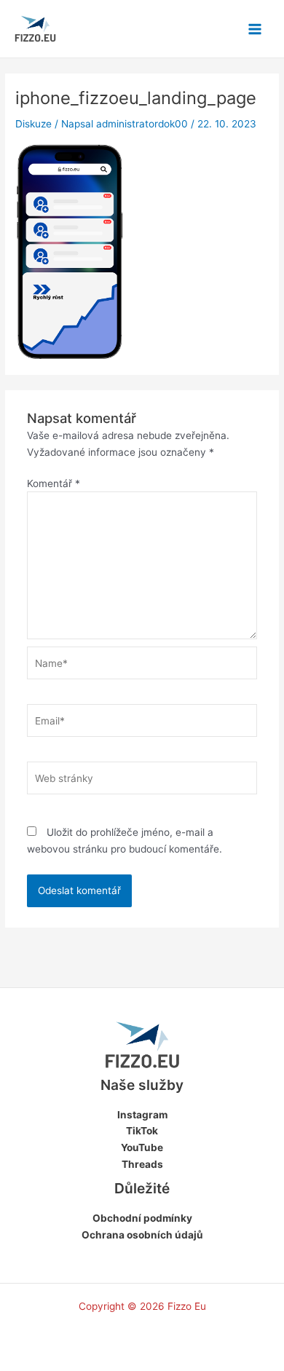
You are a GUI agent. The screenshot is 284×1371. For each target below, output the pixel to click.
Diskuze (33, 124)
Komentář (53, 483)
